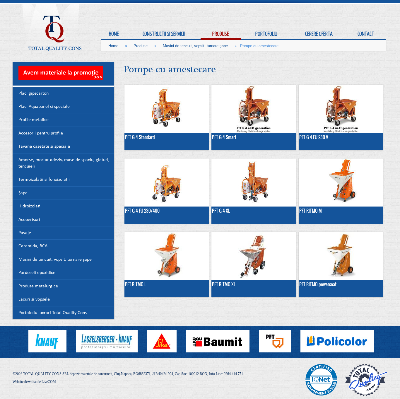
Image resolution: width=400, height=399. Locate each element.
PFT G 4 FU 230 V (313, 137)
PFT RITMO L (135, 284)
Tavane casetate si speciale (44, 146)
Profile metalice (33, 119)
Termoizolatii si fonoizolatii (44, 179)
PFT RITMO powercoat (317, 284)
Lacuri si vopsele (34, 299)
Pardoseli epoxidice (36, 272)
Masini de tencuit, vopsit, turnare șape (195, 46)
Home (113, 46)
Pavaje (24, 233)
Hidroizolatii (30, 206)
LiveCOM (49, 382)
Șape (23, 193)
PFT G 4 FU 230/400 (142, 210)
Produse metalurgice (38, 286)
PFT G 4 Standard (140, 137)
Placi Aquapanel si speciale (44, 106)
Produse (141, 46)
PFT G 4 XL (221, 210)
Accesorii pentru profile (40, 133)
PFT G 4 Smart (224, 137)
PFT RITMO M (310, 210)
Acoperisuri (29, 219)
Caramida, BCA (32, 246)
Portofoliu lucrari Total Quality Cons (52, 313)
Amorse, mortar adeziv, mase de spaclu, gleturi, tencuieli (64, 163)
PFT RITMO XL (223, 284)
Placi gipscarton (33, 93)
